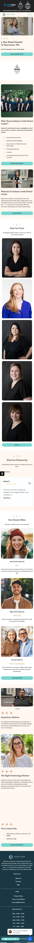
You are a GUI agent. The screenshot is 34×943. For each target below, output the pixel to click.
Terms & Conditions (18, 899)
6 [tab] (19, 75)
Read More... (7, 498)
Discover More (17, 213)
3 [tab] (12, 75)
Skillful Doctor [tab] (5, 472)
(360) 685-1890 (11, 839)
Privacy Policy (18, 896)
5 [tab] (17, 75)
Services (18, 881)
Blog (18, 885)
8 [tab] (24, 75)
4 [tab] (14, 75)
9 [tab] (27, 75)
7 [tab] (22, 75)
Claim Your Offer (17, 678)
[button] (2, 474)
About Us (18, 878)
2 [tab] (9, 75)
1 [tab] (7, 75)
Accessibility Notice (18, 902)
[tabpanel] (17, 68)
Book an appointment (17, 54)
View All (17, 445)
